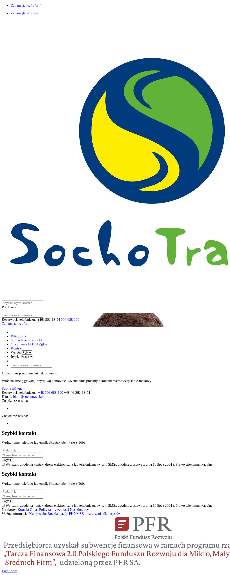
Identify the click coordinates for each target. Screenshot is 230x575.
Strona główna (12, 388)
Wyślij (7, 460)
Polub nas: (9, 307)
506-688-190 (70, 319)
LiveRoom (9, 571)
